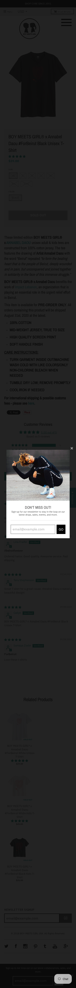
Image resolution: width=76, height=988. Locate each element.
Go (61, 529)
